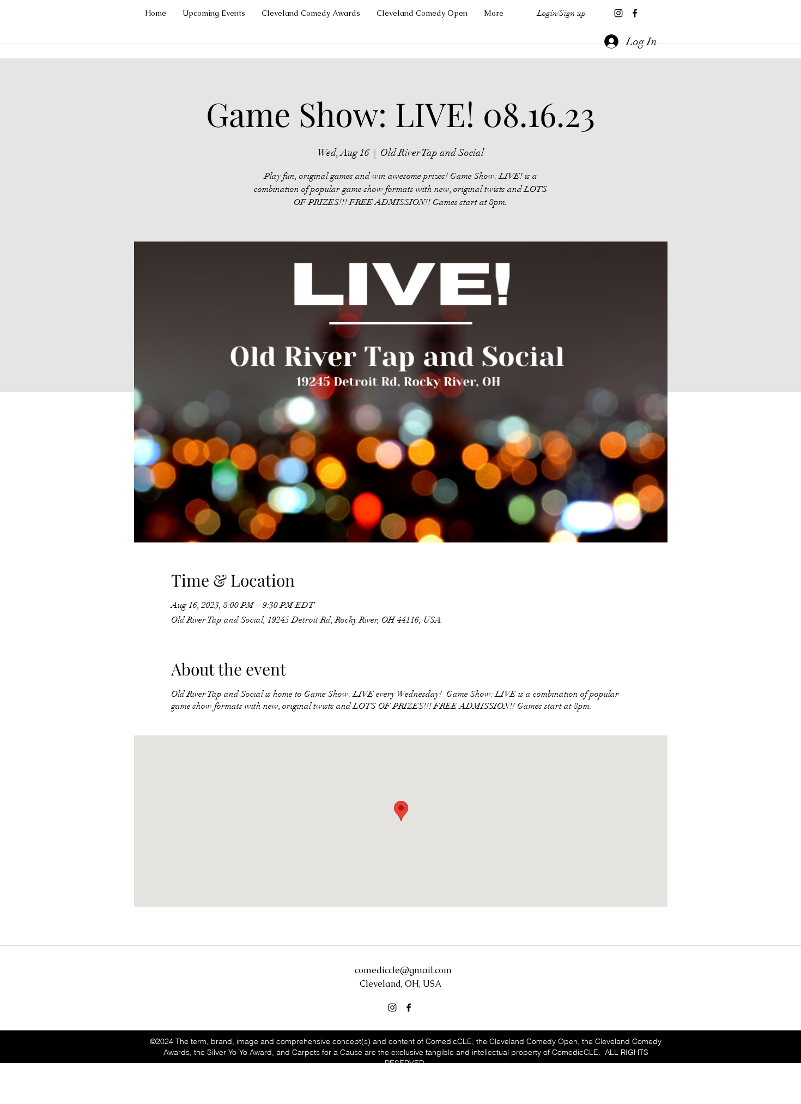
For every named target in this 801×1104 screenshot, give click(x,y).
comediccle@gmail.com (403, 970)
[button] (494, 13)
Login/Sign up (561, 13)
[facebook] (634, 13)
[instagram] (618, 13)
